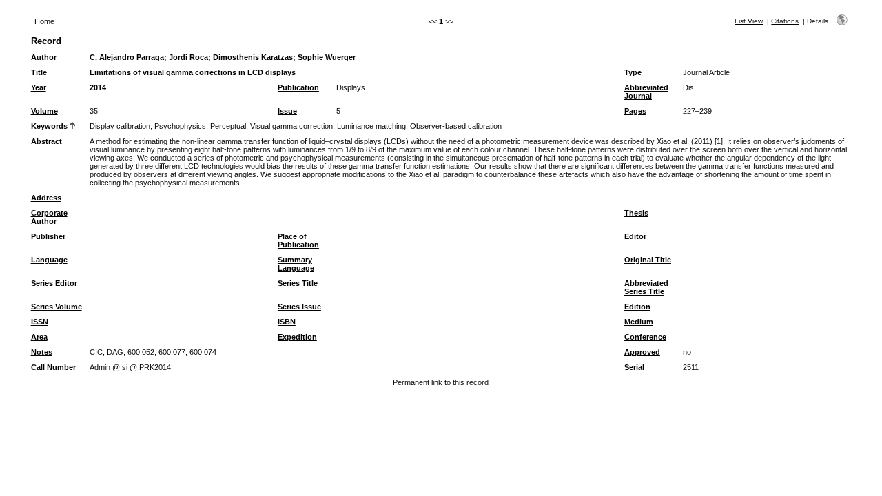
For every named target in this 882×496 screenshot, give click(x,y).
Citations (785, 21)
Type (633, 72)
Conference (645, 337)
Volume (44, 111)
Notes (41, 352)
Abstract (46, 141)
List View (749, 21)
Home (44, 21)
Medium (638, 322)
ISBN (287, 322)
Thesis (636, 213)
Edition (637, 306)
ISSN (39, 322)
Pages (635, 111)
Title (39, 72)
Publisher (48, 236)
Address (46, 198)
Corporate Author (49, 217)
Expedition (297, 337)
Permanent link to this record (441, 382)
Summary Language (296, 264)
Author (44, 57)
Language (49, 260)
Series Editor (54, 283)
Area (39, 337)
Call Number (53, 367)
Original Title (647, 260)
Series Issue (299, 306)
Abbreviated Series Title (646, 287)
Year (38, 87)
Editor (635, 236)
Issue (287, 111)
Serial (634, 367)
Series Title (298, 283)
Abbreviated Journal (646, 91)
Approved (642, 352)
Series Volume (56, 306)
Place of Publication (298, 240)
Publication (298, 87)
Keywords (49, 126)
